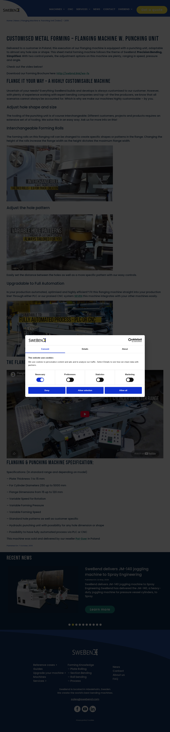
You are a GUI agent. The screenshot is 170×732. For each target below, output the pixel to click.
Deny (46, 390)
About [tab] (125, 349)
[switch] (70, 380)
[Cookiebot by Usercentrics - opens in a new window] (130, 340)
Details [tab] (85, 349)
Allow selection (85, 390)
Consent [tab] (45, 349)
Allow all (123, 390)
